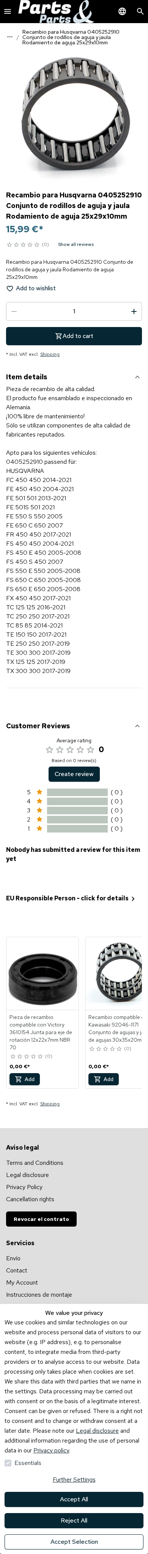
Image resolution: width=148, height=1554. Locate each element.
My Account (22, 1282)
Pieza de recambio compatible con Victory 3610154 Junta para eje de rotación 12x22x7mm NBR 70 (40, 1032)
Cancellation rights (30, 1199)
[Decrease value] (14, 311)
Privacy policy (51, 1450)
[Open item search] (140, 11)
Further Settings (74, 1480)
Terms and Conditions (34, 1163)
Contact (16, 1270)
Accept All (74, 1499)
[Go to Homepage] (56, 11)
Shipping (50, 354)
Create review (74, 774)
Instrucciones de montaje (39, 1295)
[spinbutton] (74, 311)
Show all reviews (76, 244)
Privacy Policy (24, 1187)
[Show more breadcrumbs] (10, 37)
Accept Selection (74, 1542)
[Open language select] (122, 11)
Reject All (74, 1520)
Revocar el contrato (41, 1219)
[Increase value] (134, 311)
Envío (13, 1258)
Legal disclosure (97, 1431)
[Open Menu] (7, 11)
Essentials (27, 1463)
